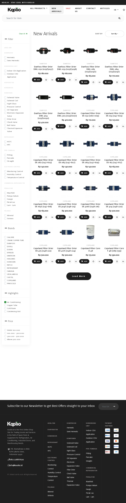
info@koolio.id (16, 465)
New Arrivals (56, 9)
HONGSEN (11, 262)
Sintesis (10, 218)
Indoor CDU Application (16, 71)
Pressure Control (14, 107)
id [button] (115, 10)
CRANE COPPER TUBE (15, 240)
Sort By (98, 34)
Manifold (11, 193)
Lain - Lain (11, 205)
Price (10, 321)
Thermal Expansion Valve (15, 129)
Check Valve (12, 122)
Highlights (12, 293)
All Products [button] (38, 8)
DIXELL (10, 246)
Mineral (10, 215)
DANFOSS (11, 243)
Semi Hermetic (13, 61)
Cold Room (11, 308)
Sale (68, 8)
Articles (105, 8)
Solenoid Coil (12, 101)
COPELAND (11, 280)
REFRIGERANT (12, 268)
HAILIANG (11, 259)
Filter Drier (11, 119)
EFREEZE (10, 253)
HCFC (9, 142)
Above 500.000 (13, 339)
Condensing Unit (14, 311)
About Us (78, 9)
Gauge (10, 199)
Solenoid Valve (13, 97)
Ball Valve (11, 125)
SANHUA (10, 271)
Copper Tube (12, 305)
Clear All (22, 34)
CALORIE (10, 237)
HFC (9, 145)
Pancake (10, 158)
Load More (78, 276)
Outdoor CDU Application (12, 75)
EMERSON (11, 256)
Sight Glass (11, 104)
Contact (91, 8)
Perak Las (11, 202)
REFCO (10, 265)
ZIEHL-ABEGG (12, 274)
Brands (11, 228)
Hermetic (11, 57)
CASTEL (10, 277)
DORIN (10, 250)
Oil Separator (12, 110)
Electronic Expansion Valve (15, 114)
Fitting (10, 155)
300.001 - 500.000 (15, 336)
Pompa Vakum (13, 196)
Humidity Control (14, 174)
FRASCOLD (11, 283)
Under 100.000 (13, 330)
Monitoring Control (15, 171)
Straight (10, 161)
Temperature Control (15, 177)
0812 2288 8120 (16, 459)
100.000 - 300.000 (15, 333)
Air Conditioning (14, 302)
